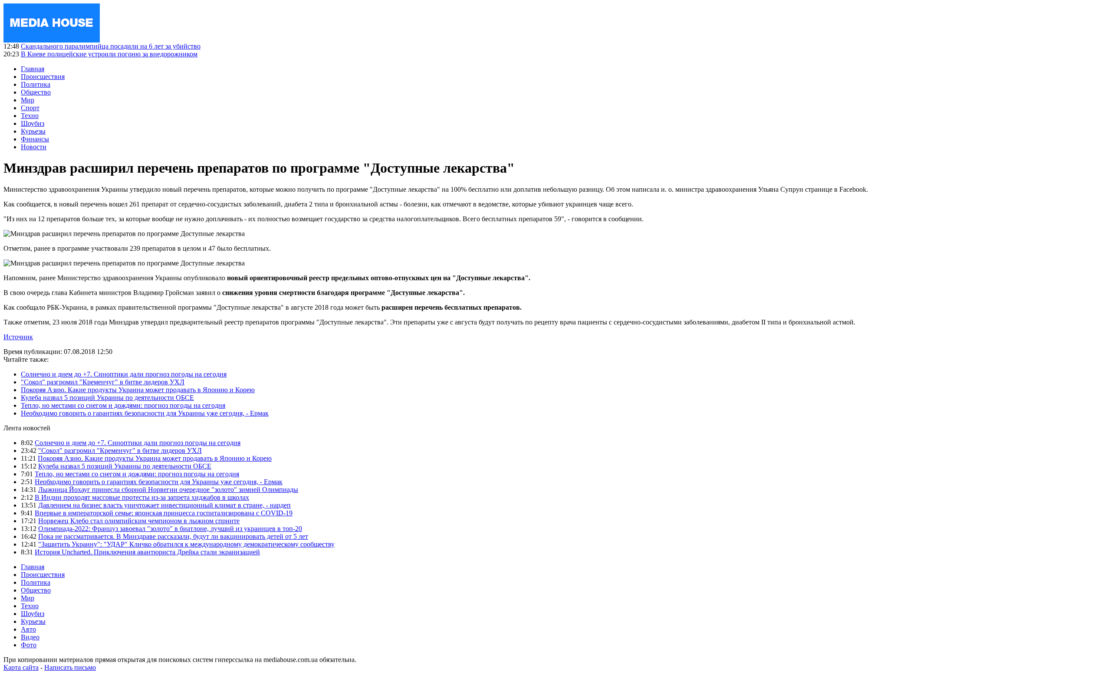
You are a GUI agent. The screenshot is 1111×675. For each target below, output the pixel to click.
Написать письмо (70, 667)
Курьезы (33, 131)
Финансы (35, 139)
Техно (30, 115)
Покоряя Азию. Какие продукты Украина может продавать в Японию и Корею (138, 389)
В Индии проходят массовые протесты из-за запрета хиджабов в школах (142, 497)
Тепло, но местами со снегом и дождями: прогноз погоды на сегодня (123, 405)
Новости (33, 147)
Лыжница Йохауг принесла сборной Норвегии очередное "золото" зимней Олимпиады (168, 489)
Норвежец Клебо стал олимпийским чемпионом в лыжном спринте (139, 520)
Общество (36, 92)
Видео (30, 637)
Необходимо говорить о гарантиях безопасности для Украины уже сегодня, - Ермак (145, 413)
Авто (28, 629)
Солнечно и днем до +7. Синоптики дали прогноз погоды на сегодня (124, 374)
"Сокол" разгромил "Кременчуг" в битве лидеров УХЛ (102, 382)
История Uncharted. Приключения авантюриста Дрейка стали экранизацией (147, 552)
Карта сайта (21, 667)
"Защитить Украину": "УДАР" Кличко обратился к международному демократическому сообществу (186, 544)
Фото (28, 645)
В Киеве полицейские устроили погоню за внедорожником (109, 54)
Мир (27, 100)
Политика (35, 84)
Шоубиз (32, 123)
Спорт (30, 107)
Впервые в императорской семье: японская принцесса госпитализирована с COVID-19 (164, 513)
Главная (32, 68)
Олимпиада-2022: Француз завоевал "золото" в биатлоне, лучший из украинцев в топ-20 (170, 528)
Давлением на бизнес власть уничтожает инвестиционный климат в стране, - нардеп (164, 505)
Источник (18, 337)
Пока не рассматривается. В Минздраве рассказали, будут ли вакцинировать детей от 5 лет (173, 536)
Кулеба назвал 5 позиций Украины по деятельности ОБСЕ (107, 397)
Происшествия (43, 76)
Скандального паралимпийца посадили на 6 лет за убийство (111, 46)
